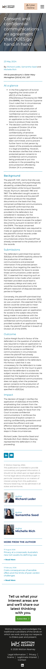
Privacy (32, 654)
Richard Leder (14, 67)
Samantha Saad (29, 67)
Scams (10, 657)
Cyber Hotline (31, 6)
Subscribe (22, 618)
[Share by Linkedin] (6, 455)
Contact (22, 660)
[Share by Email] (11, 455)
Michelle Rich (10, 69)
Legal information (17, 654)
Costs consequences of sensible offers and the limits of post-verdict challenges (22, 573)
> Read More (9, 559)
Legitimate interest (27, 657)
